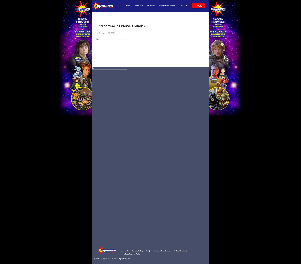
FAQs (148, 251)
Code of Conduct (180, 251)
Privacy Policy (137, 251)
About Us (125, 251)
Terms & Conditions (162, 251)
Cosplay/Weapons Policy (131, 254)
